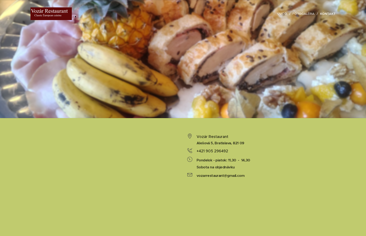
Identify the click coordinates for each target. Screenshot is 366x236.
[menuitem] (283, 13)
